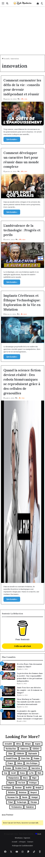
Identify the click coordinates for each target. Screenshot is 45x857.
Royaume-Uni (12, 797)
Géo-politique (31, 763)
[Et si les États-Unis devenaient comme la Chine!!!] (8, 666)
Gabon (19, 763)
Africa (18, 744)
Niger (34, 778)
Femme (36, 758)
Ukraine (33, 802)
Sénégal (34, 797)
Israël (13, 773)
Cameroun (24, 749)
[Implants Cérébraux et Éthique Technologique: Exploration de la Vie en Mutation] (22, 330)
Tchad (10, 802)
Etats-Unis (25, 758)
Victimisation (16, 807)
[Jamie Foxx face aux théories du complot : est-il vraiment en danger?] (8, 691)
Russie (24, 797)
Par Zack (21, 783)
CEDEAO (36, 749)
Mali (39, 773)
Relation (11, 792)
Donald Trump (11, 758)
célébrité (20, 753)
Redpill (38, 787)
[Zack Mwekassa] (22, 3)
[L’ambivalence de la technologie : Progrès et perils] (22, 255)
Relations (22, 792)
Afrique (28, 744)
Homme (8, 768)
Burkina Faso (11, 749)
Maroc (25, 778)
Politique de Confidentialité (22, 846)
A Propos (22, 842)
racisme (18, 787)
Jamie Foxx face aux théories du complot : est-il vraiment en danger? (29, 690)
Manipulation (13, 778)
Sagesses (27, 838)
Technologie (21, 802)
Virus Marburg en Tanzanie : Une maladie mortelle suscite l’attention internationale (29, 701)
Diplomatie (32, 753)
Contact (30, 842)
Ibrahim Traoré (21, 768)
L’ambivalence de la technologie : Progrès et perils (21, 230)
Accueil (6, 59)
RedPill (29, 787)
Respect (33, 792)
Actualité (8, 744)
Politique (33, 783)
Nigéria (11, 783)
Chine (10, 753)
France (10, 763)
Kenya (22, 773)
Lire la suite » (11, 139)
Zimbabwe (30, 807)
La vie (31, 773)
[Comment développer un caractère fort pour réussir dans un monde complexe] (22, 186)
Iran (5, 773)
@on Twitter (7, 815)
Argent (37, 744)
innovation (35, 768)
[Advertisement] (22, 31)
